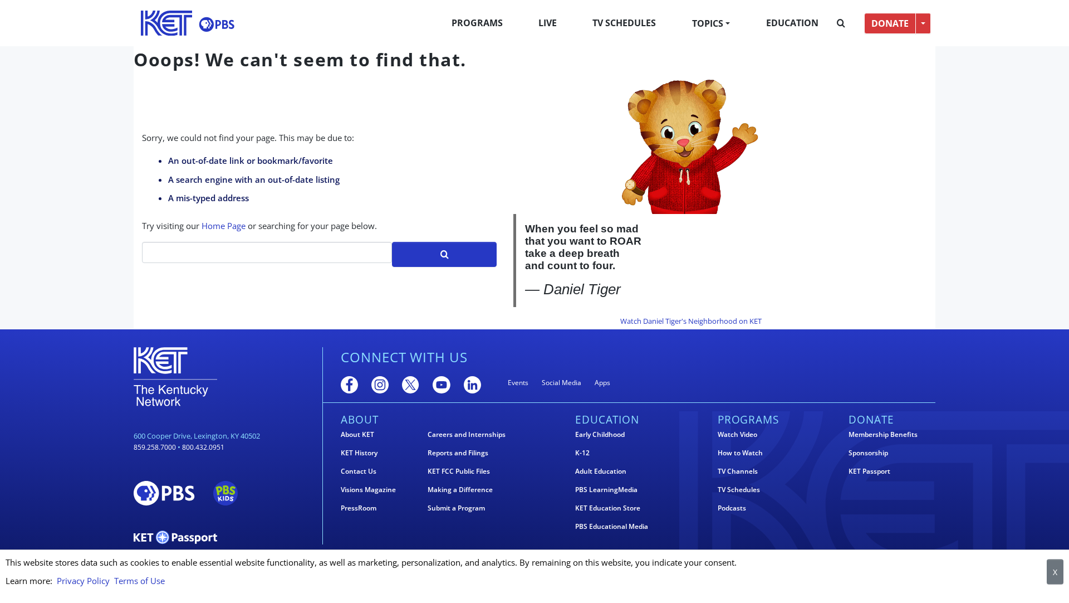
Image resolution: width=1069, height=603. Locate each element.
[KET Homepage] (166, 23)
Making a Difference (460, 489)
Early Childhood (600, 434)
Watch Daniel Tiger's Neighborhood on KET (691, 321)
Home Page (224, 225)
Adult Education (600, 471)
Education (792, 23)
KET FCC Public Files (459, 471)
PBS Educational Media (611, 526)
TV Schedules (624, 23)
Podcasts (732, 508)
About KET (357, 434)
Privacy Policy (83, 580)
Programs (477, 23)
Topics (707, 23)
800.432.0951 (203, 447)
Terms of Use (139, 580)
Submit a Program (456, 508)
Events (518, 382)
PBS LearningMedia (606, 489)
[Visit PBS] (216, 24)
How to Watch (740, 453)
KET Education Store (607, 508)
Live (547, 23)
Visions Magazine (368, 489)
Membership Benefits (883, 434)
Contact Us (358, 471)
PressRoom (358, 508)
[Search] (841, 23)
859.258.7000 (155, 447)
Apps (602, 382)
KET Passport (869, 471)
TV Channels (738, 471)
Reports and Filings (458, 453)
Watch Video (737, 434)
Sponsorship (868, 453)
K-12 (582, 453)
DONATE (890, 23)
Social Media (561, 382)
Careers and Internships (467, 434)
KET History (359, 453)
